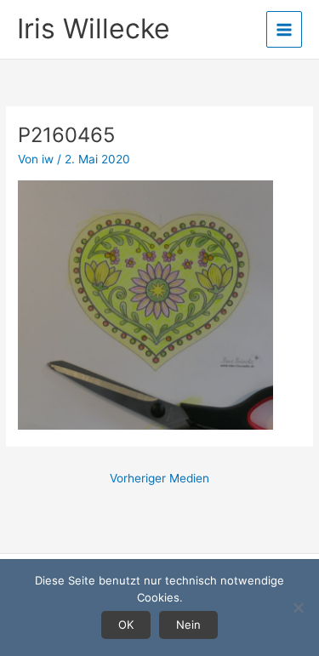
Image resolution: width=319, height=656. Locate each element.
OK (126, 624)
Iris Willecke (93, 28)
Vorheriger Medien (159, 478)
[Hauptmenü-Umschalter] (284, 29)
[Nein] (297, 607)
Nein (188, 624)
